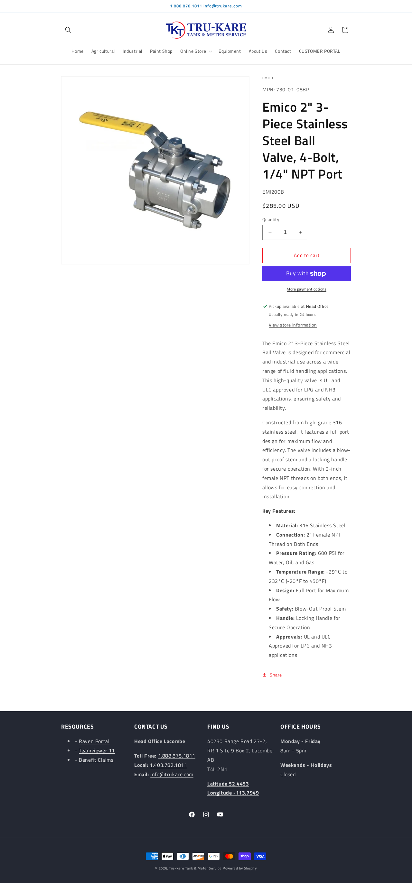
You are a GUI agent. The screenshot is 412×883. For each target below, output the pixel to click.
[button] (68, 30)
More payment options (306, 289)
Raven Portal (94, 741)
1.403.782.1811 (168, 765)
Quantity (270, 219)
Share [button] (276, 674)
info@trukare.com (171, 774)
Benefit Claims (96, 760)
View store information (293, 324)
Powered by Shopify (240, 868)
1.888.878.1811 (176, 756)
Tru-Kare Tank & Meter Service (195, 868)
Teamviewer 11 (97, 751)
